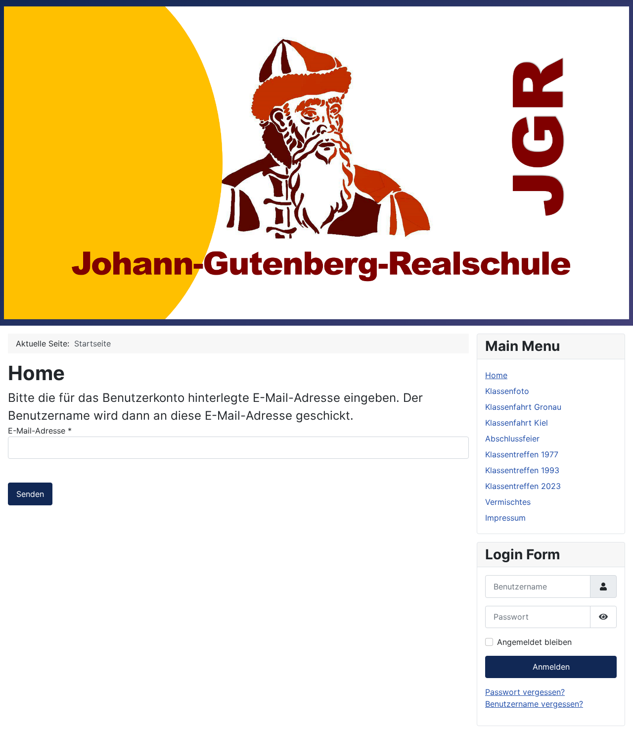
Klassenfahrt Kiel (516, 423)
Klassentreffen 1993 (522, 470)
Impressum (505, 518)
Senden (30, 494)
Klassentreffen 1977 (521, 454)
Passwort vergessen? (525, 692)
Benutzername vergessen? (534, 704)
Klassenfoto (507, 391)
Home (496, 375)
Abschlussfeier (512, 438)
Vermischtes (508, 502)
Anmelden (551, 667)
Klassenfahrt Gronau (523, 407)
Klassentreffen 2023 (523, 486)
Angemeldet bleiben (534, 642)
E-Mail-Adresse (40, 431)
